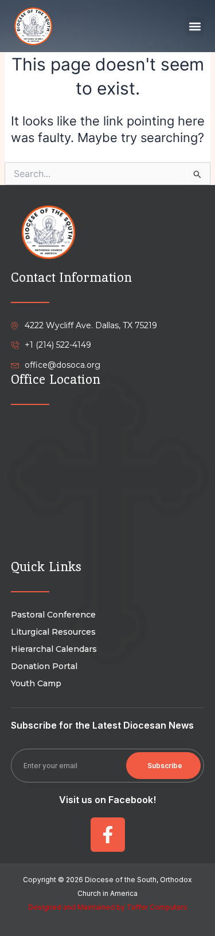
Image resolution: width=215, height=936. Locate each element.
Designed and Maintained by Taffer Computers (107, 907)
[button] (194, 26)
